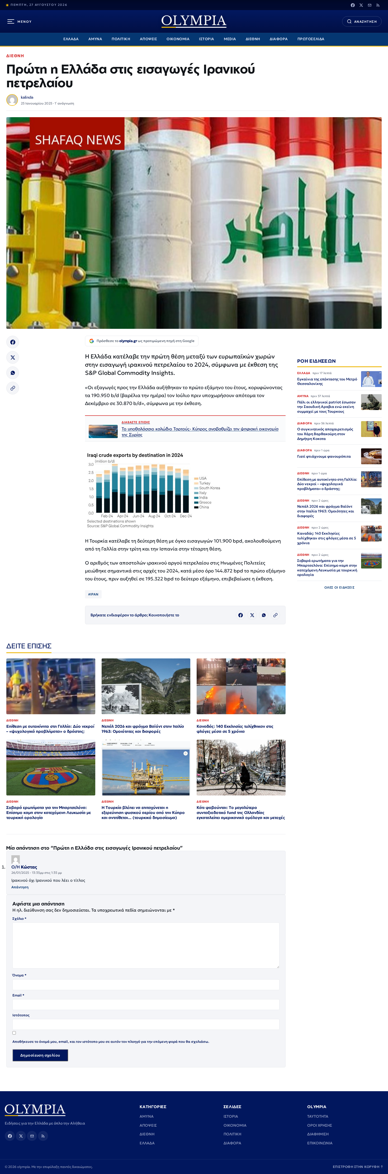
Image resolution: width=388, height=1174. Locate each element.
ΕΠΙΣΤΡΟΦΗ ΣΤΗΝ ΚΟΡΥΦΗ (358, 1167)
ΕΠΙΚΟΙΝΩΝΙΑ (320, 1143)
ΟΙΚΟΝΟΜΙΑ (178, 39)
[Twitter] (361, 5)
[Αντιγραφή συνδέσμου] (12, 388)
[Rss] (378, 5)
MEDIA (230, 39)
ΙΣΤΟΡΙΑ (206, 39)
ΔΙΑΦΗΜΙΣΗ (318, 1134)
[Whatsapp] (12, 372)
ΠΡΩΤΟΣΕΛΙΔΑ (311, 39)
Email (18, 995)
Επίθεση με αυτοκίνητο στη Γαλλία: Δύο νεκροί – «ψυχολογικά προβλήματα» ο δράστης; (50, 729)
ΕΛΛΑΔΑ (71, 39)
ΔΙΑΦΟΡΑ (279, 39)
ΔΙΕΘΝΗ (253, 39)
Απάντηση (20, 887)
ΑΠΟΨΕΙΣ (148, 39)
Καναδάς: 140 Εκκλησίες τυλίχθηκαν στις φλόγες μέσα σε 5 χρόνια (235, 729)
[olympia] (194, 21)
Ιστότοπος (21, 1015)
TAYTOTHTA (317, 1116)
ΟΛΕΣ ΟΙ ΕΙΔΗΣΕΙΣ (339, 588)
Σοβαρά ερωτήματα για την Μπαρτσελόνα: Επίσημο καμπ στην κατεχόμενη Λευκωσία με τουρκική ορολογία (48, 812)
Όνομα (19, 975)
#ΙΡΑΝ (93, 594)
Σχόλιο (19, 918)
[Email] (369, 5)
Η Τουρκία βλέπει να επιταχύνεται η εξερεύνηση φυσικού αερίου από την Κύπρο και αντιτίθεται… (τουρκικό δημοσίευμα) (143, 812)
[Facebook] (352, 5)
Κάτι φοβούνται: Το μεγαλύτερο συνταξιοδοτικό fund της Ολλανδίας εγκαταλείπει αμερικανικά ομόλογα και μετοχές (241, 812)
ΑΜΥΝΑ (95, 39)
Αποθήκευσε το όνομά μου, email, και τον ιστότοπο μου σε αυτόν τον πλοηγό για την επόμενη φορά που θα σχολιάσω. (110, 1041)
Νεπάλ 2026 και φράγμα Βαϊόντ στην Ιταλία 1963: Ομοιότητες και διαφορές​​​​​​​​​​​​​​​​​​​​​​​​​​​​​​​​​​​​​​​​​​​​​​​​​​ (143, 729)
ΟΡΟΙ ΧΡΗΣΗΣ (319, 1125)
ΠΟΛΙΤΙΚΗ (121, 39)
